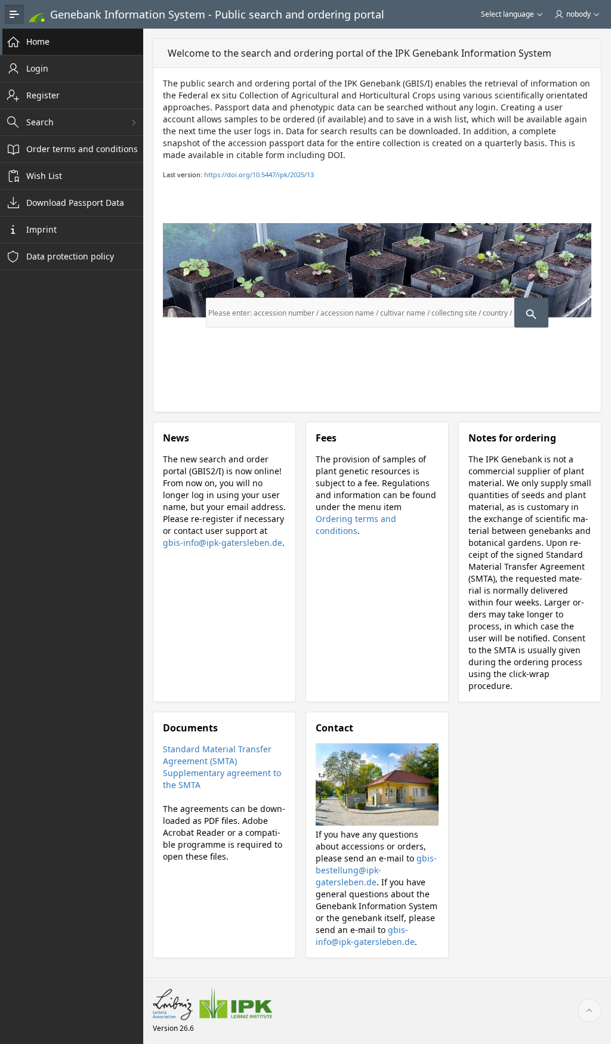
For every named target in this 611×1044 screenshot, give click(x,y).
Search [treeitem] (40, 122)
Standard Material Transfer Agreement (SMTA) (217, 755)
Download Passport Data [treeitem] (75, 202)
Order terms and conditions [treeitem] (82, 149)
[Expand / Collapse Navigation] (14, 14)
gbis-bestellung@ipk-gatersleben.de (376, 870)
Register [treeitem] (43, 95)
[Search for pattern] (531, 313)
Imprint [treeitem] (41, 229)
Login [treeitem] (37, 68)
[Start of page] (589, 1011)
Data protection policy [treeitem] (70, 256)
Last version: (238, 174)
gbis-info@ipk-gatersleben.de (222, 542)
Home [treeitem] (38, 41)
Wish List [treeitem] (44, 175)
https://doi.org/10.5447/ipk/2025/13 (259, 174)
